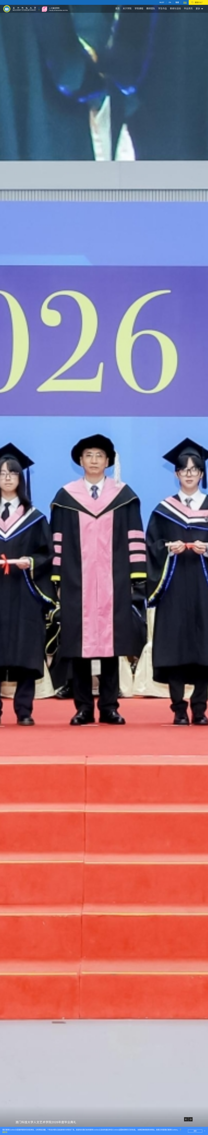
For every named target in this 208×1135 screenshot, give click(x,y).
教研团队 (150, 8)
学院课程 (139, 8)
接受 (195, 1131)
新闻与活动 (175, 8)
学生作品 (162, 8)
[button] (186, 1119)
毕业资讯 (188, 8)
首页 (117, 8)
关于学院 (127, 8)
